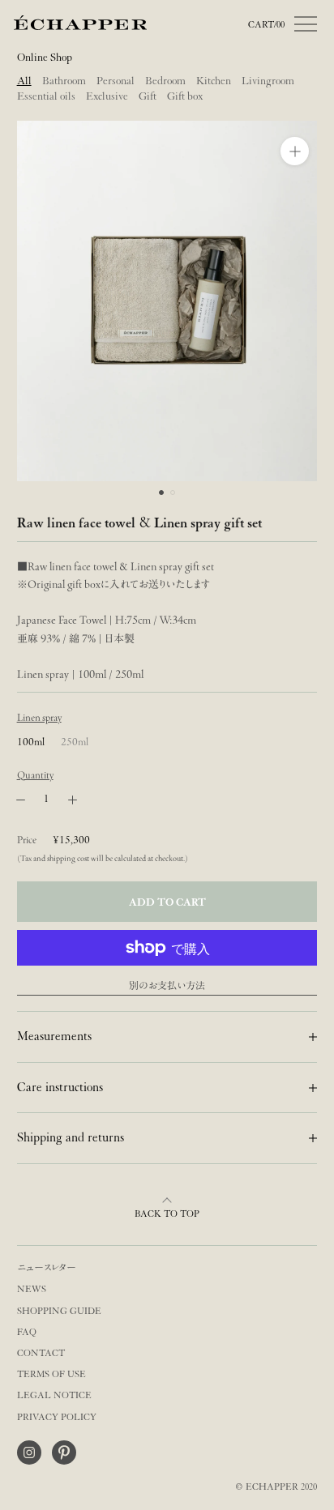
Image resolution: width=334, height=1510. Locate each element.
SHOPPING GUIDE (59, 1311)
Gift (147, 96)
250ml (74, 741)
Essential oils (46, 96)
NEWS (31, 1289)
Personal (115, 81)
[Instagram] (29, 1452)
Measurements (54, 1036)
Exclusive (107, 96)
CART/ (266, 24)
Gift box (185, 96)
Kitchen (213, 81)
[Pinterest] (64, 1452)
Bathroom (64, 81)
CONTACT (41, 1353)
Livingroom (268, 81)
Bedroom (165, 81)
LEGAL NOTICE (54, 1395)
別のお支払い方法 (167, 985)
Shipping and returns (70, 1137)
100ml (31, 741)
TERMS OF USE (51, 1374)
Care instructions (60, 1087)
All (24, 81)
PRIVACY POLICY (56, 1417)
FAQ (26, 1332)
